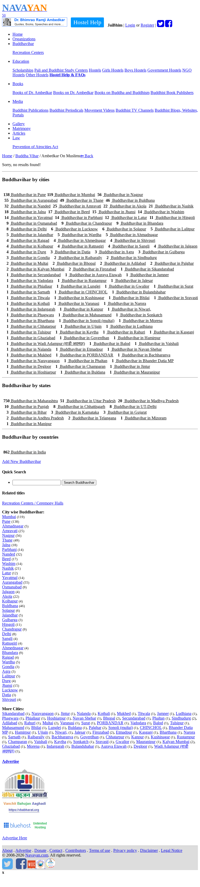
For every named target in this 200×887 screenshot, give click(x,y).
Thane (7, 540)
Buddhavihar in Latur (126, 217)
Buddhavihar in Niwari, (129, 309)
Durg (6, 680)
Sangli (7, 638)
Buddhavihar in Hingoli (172, 217)
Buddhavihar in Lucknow (74, 229)
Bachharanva (62, 737)
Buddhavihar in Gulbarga (161, 252)
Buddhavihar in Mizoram (143, 418)
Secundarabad (133, 718)
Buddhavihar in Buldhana (130, 200)
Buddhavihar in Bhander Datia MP (143, 360)
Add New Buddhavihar (21, 461)
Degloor (140, 746)
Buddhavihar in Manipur (29, 424)
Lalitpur (8, 676)
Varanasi (67, 723)
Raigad (8, 657)
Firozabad (100, 732)
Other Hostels (37, 75)
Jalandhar (10, 615)
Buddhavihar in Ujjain (81, 326)
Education (20, 61)
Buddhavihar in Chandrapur (86, 223)
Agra (6, 671)
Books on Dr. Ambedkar (73, 92)
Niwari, (61, 732)
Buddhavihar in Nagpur (120, 194)
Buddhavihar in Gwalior (127, 286)
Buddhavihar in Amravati (77, 206)
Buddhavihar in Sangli (128, 246)
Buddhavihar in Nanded (27, 206)
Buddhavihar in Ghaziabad (31, 338)
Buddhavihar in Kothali (28, 303)
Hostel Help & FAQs (67, 75)
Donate (40, 850)
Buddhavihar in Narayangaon (33, 360)
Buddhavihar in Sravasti (176, 297)
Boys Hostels (135, 70)
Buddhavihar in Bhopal (74, 263)
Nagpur (8, 535)
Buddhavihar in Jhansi (113, 212)
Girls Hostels (112, 70)
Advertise (10, 761)
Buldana (75, 727)
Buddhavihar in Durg (26, 252)
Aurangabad (12, 582)
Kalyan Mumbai (175, 741)
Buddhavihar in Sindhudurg (132, 257)
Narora (189, 732)
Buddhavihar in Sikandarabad (147, 269)
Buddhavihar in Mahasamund (84, 315)
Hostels (95, 70)
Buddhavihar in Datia (70, 252)
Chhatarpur (115, 737)
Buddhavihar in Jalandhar (30, 234)
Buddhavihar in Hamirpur (137, 338)
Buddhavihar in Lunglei (78, 286)
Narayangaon (43, 713)
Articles (18, 133)
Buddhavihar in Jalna (25, 212)
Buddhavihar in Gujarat (125, 412)
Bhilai (36, 727)
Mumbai (9, 516)
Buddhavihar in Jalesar (132, 280)
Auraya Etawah (114, 746)
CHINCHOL (151, 727)
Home (17, 34)
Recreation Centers (28, 52)
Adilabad (9, 723)
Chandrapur (12, 629)
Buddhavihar (23, 43)
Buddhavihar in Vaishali (157, 343)
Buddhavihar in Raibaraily (78, 257)
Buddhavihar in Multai (27, 263)
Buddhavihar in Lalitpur (173, 229)
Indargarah (55, 746)
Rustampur (186, 737)
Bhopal (109, 718)
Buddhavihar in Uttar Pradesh (88, 401)
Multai (47, 723)
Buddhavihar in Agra (114, 252)
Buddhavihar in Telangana (92, 418)
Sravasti (102, 741)
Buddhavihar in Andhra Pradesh (35, 418)
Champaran (17, 741)
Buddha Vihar (27, 156)
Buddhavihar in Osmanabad (32, 223)
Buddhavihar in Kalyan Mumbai (35, 269)
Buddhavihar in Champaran (80, 366)
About (7, 850)
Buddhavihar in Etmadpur (79, 349)
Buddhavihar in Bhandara (139, 223)
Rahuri (29, 723)
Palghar (95, 727)
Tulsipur (177, 723)
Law (16, 138)
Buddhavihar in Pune (24, 194)
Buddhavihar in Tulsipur (29, 332)
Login (130, 25)
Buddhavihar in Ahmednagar (80, 240)
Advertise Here (14, 838)
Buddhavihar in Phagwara (30, 315)
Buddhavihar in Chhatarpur (31, 326)
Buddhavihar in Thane (81, 200)
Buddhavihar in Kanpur (81, 309)
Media (17, 101)
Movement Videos (99, 110)
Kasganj (146, 732)
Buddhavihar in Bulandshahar (139, 292)
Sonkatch (81, 741)
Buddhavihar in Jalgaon (175, 246)
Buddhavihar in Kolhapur (30, 246)
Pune (6, 521)
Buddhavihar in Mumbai (71, 194)
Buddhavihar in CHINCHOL (81, 292)
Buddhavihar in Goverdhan (84, 338)
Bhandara (10, 652)
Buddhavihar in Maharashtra (30, 401)
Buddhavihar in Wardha (79, 234)
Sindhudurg (181, 718)
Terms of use (99, 850)
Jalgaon (8, 591)
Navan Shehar (84, 718)
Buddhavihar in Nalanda (29, 349)
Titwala (144, 713)
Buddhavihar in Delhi (27, 229)
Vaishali (40, 741)
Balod (158, 723)
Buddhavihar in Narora (125, 303)
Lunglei (54, 727)
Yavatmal (9, 577)
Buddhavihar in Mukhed (29, 355)
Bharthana (168, 732)
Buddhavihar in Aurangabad (31, 200)
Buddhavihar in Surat (173, 286)
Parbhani (9, 549)
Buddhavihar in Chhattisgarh (79, 406)
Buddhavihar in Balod (109, 343)
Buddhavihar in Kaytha (76, 332)
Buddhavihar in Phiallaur (29, 286)
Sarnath (14, 737)
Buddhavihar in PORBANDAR (84, 355)
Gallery (18, 124)
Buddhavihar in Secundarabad (34, 275)
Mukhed (124, 713)
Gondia (8, 666)
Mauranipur (145, 741)
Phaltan (158, 718)
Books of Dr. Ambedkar (32, 92)
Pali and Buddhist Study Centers (61, 70)
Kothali (104, 713)
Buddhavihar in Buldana (82, 372)
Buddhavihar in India (24, 452)
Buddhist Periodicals (66, 110)
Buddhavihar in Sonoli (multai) (86, 320)
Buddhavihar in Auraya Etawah (93, 275)
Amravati (9, 531)
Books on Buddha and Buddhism (122, 92)
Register (147, 25)
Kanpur (137, 737)
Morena (33, 746)
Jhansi (7, 685)
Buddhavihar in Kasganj (171, 332)
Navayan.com (36, 855)
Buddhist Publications (30, 110)
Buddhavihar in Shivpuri (132, 240)
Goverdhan (89, 737)
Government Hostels (164, 70)
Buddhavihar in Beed (69, 212)
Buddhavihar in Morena (140, 320)
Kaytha (60, 741)
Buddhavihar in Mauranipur (135, 372)
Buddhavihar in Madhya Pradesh (148, 401)
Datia (6, 695)
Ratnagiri (9, 643)
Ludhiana (183, 713)
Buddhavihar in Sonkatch (139, 315)
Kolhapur (10, 601)
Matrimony (21, 128)
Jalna (6, 545)
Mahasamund (13, 727)
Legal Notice (171, 850)
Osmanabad (12, 587)
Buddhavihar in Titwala (28, 297)
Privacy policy (125, 850)
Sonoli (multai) (120, 727)
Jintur (65, 713)
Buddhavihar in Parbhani (79, 217)
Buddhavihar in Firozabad (92, 269)
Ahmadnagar (12, 526)
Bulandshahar (82, 746)
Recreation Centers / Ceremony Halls (32, 503)
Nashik (8, 568)
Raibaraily (36, 737)
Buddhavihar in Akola (124, 206)
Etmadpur (124, 732)
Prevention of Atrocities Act (35, 146)
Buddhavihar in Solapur (124, 229)
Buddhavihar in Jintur (130, 366)
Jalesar (79, 732)
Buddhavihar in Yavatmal (28, 217)
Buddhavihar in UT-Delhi (133, 406)
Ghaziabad (11, 746)
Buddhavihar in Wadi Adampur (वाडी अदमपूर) (46, 343)
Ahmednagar (12, 648)
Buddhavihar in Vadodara (30, 280)
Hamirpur (23, 732)
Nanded (8, 554)
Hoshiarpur (56, 718)
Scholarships (22, 70)
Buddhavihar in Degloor (29, 366)
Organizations (23, 39)
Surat (85, 723)
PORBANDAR (110, 723)
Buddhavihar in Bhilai (129, 297)
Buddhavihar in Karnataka (75, 412)
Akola (7, 596)
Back (86, 156)
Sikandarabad (13, 713)
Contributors (75, 850)
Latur (6, 573)
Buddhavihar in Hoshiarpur (31, 372)
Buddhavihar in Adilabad (123, 263)
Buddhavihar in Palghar (172, 263)
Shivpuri (9, 699)
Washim (8, 563)
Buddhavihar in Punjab (26, 406)
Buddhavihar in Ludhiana (129, 326)
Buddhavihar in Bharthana (30, 320)
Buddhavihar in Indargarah (31, 309)
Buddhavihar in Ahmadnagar (132, 234)
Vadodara (138, 723)
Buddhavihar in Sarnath (28, 292)
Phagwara (10, 718)
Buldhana (10, 605)
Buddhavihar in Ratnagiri (81, 246)
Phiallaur (33, 718)
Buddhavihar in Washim (161, 212)
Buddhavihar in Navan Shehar (134, 349)
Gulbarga (9, 620)
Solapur (8, 610)
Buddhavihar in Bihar (27, 412)
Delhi (6, 634)
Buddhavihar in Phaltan (85, 360)
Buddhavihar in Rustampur (82, 280)
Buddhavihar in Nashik (171, 206)
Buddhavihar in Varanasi (76, 303)
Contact (55, 850)
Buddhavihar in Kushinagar (79, 297)
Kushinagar (160, 737)
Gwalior (122, 741)
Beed (6, 559)
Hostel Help (87, 22)
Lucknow (10, 690)
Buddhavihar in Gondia (28, 257)
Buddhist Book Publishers (172, 92)
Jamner (163, 713)
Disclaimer (149, 850)
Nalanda (84, 713)
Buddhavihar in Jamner (147, 275)
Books (17, 83)
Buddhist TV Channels (135, 110)
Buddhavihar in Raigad (28, 240)
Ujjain (43, 732)
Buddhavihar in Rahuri (124, 332)
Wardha (8, 662)
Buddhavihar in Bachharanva (144, 355)
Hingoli (8, 624)
